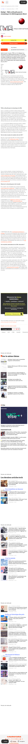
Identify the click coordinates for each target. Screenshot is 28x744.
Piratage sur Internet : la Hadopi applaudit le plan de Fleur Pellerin (16, 393)
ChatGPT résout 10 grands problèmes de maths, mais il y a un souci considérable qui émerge (13, 441)
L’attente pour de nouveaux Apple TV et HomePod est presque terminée (17, 665)
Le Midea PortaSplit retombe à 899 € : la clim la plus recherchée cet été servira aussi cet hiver (13, 438)
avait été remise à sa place (13, 267)
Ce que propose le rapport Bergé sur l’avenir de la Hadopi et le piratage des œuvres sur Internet (17, 374)
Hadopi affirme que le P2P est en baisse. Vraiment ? (17, 366)
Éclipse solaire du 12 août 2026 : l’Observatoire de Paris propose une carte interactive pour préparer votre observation (14, 445)
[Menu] (7, 2)
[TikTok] (8, 739)
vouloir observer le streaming (7, 188)
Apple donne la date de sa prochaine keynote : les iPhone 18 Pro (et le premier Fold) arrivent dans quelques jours (18, 562)
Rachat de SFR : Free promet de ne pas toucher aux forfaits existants (17, 492)
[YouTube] (6, 739)
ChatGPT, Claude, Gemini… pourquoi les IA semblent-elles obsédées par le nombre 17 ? (17, 649)
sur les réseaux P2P (5, 181)
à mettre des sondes (14, 139)
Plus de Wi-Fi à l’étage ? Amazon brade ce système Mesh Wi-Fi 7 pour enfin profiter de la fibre (17, 641)
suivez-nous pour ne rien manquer (8, 322)
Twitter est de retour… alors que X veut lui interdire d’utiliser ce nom (17, 500)
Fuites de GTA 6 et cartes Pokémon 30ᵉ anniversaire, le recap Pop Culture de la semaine (18, 674)
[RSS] (18, 739)
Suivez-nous (4, 49)
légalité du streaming (15, 199)
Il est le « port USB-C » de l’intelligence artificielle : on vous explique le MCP (17, 681)
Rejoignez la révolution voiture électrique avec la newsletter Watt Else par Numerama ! (12, 426)
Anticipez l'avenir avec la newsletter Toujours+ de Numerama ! (16, 360)
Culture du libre (10, 9)
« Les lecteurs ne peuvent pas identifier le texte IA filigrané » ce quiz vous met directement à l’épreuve (18, 545)
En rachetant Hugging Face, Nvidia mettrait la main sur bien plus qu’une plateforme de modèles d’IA (17, 537)
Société (18, 332)
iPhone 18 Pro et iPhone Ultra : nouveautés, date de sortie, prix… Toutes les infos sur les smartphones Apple (16, 433)
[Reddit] (16, 739)
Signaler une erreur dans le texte (8, 326)
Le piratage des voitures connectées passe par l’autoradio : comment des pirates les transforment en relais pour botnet (17, 634)
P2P (17, 9)
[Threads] (22, 739)
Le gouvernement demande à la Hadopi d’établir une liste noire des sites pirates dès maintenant (17, 387)
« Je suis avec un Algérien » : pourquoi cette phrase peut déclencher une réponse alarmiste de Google (17, 626)
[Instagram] (12, 739)
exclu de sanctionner (17, 201)
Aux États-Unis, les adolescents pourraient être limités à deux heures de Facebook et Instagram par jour (17, 570)
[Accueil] (3, 2)
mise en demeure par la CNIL (16, 81)
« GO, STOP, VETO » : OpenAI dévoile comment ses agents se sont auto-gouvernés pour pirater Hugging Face (17, 529)
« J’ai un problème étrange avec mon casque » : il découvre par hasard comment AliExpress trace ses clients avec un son (18, 659)
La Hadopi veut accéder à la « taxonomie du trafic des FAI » (15, 380)
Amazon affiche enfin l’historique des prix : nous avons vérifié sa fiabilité (17, 618)
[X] (10, 739)
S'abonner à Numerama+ (13, 314)
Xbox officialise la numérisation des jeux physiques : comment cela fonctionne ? (17, 577)
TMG (13, 332)
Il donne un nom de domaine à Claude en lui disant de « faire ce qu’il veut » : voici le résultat (17, 608)
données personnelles (18, 83)
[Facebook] (14, 739)
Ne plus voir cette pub (6, 353)
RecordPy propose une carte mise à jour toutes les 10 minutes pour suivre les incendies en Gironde (13, 449)
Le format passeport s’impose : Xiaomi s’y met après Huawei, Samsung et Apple (18, 552)
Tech (3, 9)
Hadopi (3, 332)
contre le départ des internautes (8, 175)
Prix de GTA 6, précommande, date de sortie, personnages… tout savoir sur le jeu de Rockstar (17, 483)
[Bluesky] (20, 739)
